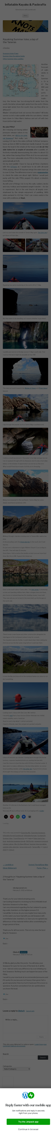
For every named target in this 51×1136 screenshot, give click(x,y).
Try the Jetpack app (28, 1121)
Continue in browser (28, 1129)
